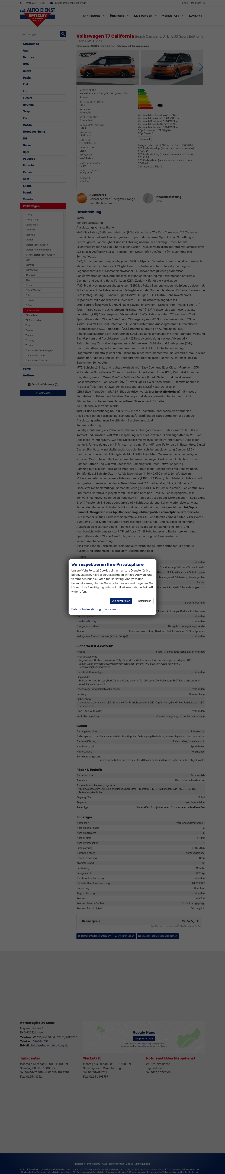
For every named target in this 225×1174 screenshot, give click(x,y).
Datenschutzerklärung (86, 609)
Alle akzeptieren (121, 600)
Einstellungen (143, 600)
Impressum (111, 609)
